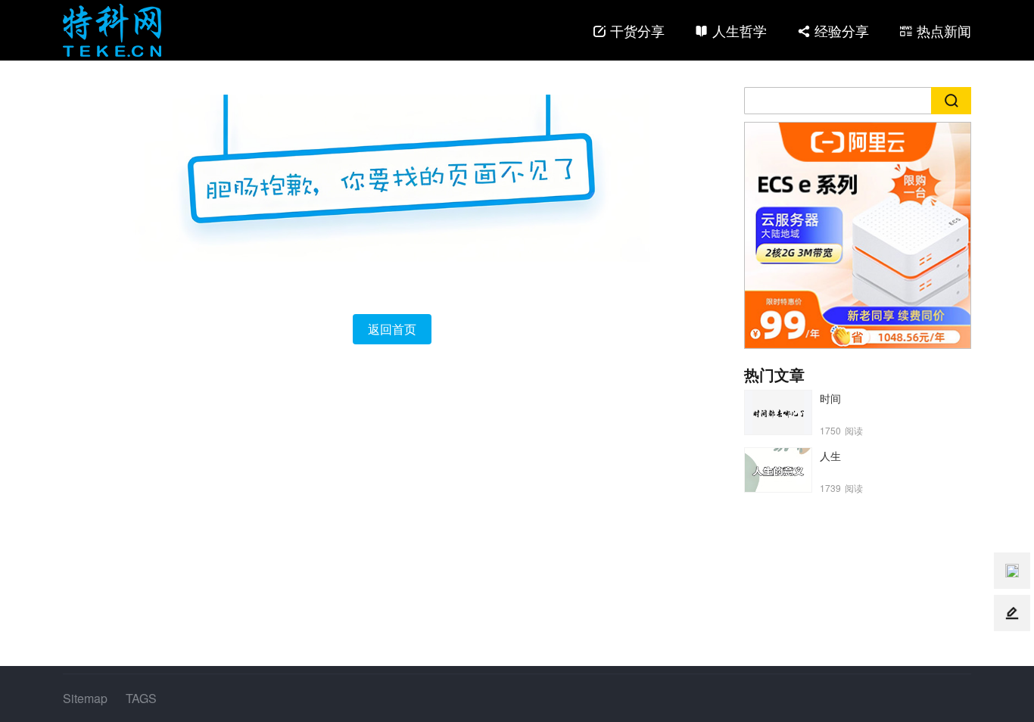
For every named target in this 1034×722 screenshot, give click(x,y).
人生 (830, 455)
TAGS (141, 698)
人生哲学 (739, 30)
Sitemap (85, 698)
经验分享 (841, 30)
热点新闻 (944, 30)
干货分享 (637, 30)
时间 (830, 398)
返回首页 (392, 329)
